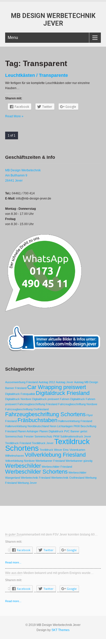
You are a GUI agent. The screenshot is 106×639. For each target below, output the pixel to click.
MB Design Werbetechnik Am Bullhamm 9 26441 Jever (23, 175)
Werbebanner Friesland (50, 460)
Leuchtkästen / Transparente (36, 75)
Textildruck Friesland (18, 443)
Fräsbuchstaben (37, 420)
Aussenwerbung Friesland (21, 382)
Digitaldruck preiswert (45, 399)
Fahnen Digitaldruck (72, 399)
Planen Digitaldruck (51, 431)
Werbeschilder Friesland (57, 466)
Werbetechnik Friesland (35, 477)
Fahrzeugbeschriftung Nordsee (77, 404)
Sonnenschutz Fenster (19, 436)
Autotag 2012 (47, 382)
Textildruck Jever (43, 443)
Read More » (14, 116)
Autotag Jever (64, 382)
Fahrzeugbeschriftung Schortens (45, 414)
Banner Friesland (15, 388)
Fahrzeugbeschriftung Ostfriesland (27, 409)
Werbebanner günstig (79, 460)
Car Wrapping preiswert (56, 387)
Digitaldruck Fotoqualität (20, 393)
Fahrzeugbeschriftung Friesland (37, 404)
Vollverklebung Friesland (55, 455)
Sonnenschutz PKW (46, 436)
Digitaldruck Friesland (63, 393)
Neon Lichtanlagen (61, 426)
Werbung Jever (27, 482)
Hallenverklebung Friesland (75, 421)
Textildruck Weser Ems (54, 449)
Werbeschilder (23, 466)
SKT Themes (60, 630)
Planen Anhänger (28, 431)
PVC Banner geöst (75, 431)
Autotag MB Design (86, 382)
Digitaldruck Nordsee (18, 399)
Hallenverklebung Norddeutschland (27, 426)
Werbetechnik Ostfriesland (67, 477)
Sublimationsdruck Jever (75, 436)
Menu (13, 37)
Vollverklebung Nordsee (20, 460)
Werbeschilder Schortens (36, 471)
